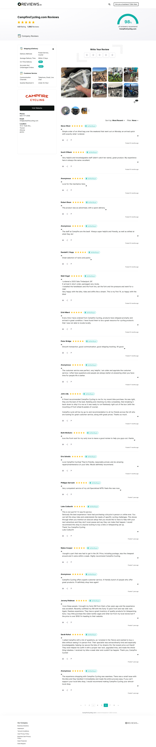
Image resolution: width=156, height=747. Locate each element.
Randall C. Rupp (67, 252)
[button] (109, 4)
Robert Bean (66, 202)
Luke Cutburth (67, 506)
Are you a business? (126, 4)
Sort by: (114, 120)
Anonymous (66, 178)
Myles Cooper (66, 548)
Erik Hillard (65, 312)
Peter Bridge (66, 341)
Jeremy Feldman (68, 601)
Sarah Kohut (66, 634)
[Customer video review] (65, 111)
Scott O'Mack (66, 152)
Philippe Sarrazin (68, 483)
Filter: (131, 120)
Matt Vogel (65, 276)
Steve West (65, 126)
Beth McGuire (66, 433)
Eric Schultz (66, 456)
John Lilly (65, 394)
